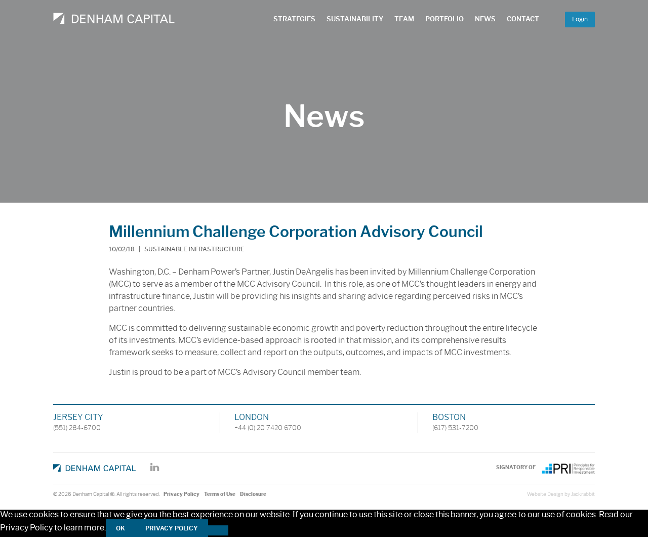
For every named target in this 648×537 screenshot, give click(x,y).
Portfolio (444, 19)
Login (580, 19)
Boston (449, 417)
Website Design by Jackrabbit (561, 494)
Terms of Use (219, 494)
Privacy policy (171, 528)
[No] (218, 530)
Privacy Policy (181, 494)
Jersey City (78, 417)
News (485, 19)
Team (404, 19)
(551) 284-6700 (77, 428)
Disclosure (253, 494)
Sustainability (355, 19)
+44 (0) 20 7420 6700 (267, 428)
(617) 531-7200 (455, 428)
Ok (120, 528)
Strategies (294, 19)
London (251, 417)
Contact (523, 19)
